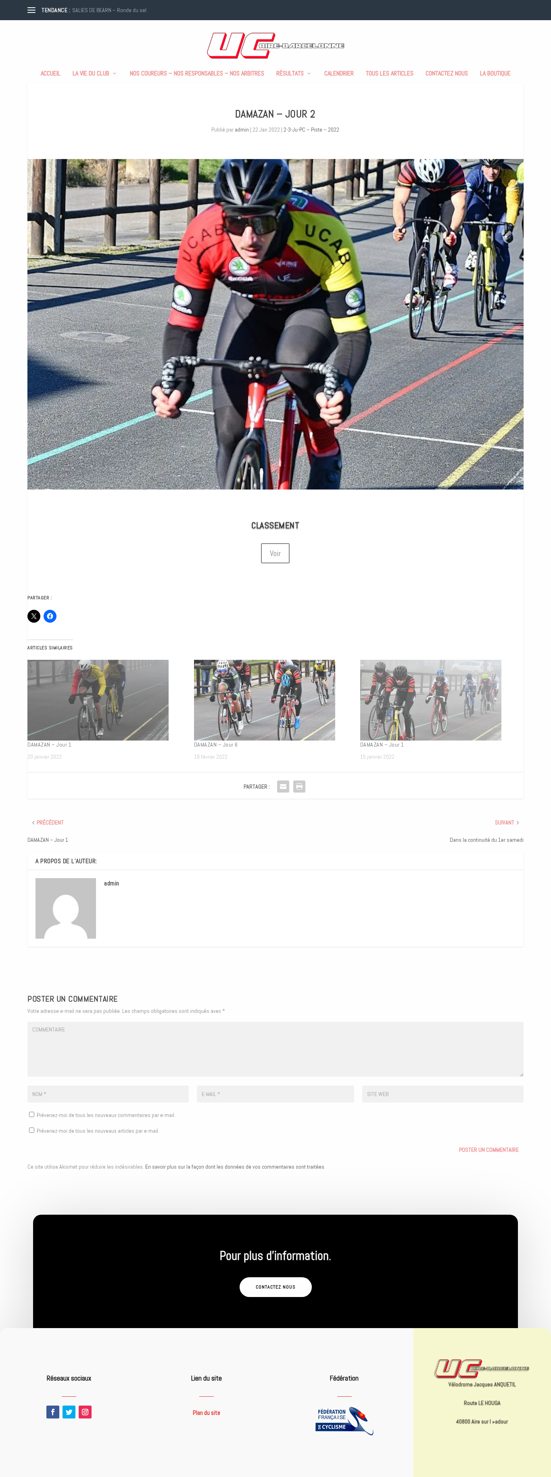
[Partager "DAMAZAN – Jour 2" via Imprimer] (299, 786)
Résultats (290, 73)
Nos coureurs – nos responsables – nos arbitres (197, 73)
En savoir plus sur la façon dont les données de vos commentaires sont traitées (234, 1166)
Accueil (51, 73)
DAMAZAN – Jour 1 (49, 744)
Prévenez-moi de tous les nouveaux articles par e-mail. (98, 1130)
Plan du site (206, 1412)
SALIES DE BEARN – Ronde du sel (109, 10)
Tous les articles (389, 73)
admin (242, 129)
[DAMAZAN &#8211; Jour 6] (273, 700)
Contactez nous (447, 73)
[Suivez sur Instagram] (85, 1412)
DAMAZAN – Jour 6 (216, 744)
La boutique (495, 73)
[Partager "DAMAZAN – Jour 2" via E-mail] (283, 786)
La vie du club (91, 73)
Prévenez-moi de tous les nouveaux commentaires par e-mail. (106, 1115)
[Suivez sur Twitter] (69, 1412)
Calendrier (339, 73)
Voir (275, 553)
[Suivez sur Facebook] (52, 1412)
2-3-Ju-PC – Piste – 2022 (311, 129)
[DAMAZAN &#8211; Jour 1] (106, 700)
